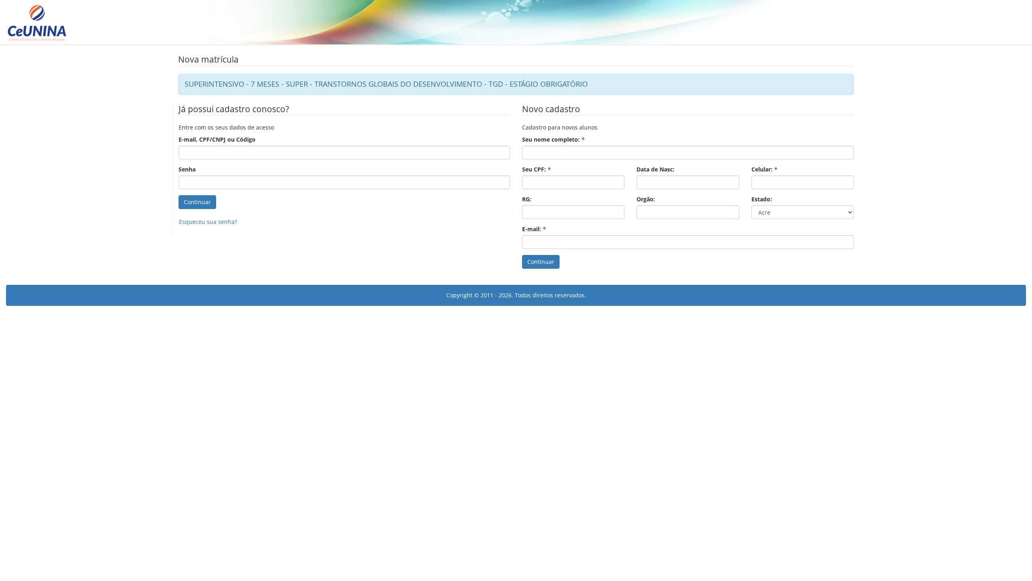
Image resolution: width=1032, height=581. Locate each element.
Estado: (761, 199)
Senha (187, 169)
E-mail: (534, 229)
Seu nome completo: (553, 139)
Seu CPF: (536, 169)
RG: (526, 199)
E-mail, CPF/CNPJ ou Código (217, 139)
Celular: (764, 169)
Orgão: (646, 199)
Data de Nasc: (655, 169)
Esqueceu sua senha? (208, 222)
